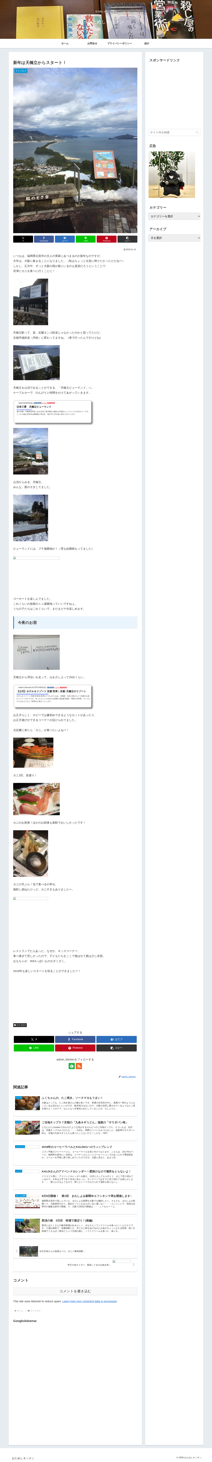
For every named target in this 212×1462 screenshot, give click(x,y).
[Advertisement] (39, 1355)
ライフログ (21, 1025)
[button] (127, 239)
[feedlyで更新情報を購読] (72, 1066)
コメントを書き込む (75, 1291)
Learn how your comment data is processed (89, 1301)
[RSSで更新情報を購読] (79, 1066)
